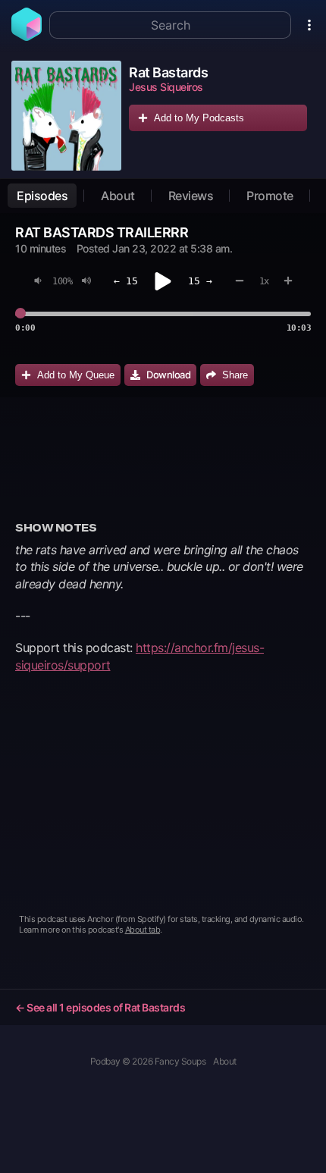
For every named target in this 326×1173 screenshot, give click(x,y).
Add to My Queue (75, 375)
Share (235, 375)
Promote (269, 195)
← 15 (126, 281)
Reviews (191, 195)
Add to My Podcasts (199, 118)
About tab (143, 929)
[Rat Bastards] (66, 116)
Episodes (42, 195)
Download (168, 375)
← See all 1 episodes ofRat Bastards (100, 1007)
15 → (200, 281)
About (118, 195)
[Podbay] (26, 36)
